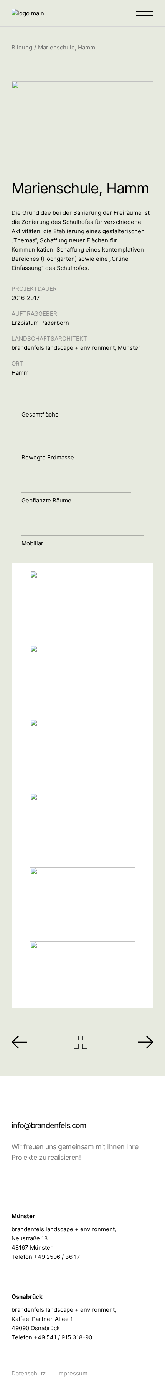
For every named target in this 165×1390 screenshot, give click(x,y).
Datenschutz (29, 1373)
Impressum (72, 1373)
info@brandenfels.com (49, 1125)
